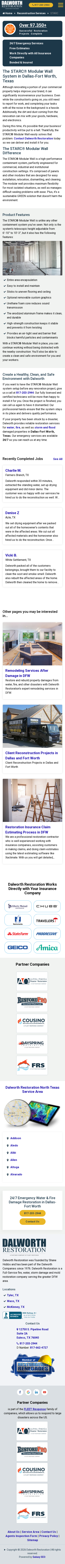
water (10, 427)
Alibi (13, 1152)
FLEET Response (35, 1409)
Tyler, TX (13, 1295)
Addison (15, 1138)
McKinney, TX (15, 1307)
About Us (14, 1531)
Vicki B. (11, 555)
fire (18, 427)
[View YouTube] (44, 1392)
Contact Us (32, 1221)
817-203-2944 (42, 5)
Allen (13, 1160)
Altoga (14, 1167)
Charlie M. (13, 470)
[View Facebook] (20, 1392)
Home (8, 13)
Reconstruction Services (31, 13)
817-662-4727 (39, 1347)
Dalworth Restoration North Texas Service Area (32, 1089)
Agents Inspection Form (21, 1536)
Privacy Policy (48, 1536)
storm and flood (44, 427)
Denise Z (12, 513)
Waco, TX (13, 1301)
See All (57, 459)
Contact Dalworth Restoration (33, 138)
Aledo (14, 1145)
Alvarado (16, 1174)
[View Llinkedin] (36, 1392)
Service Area (30, 1531)
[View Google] (28, 1392)
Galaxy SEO (39, 1557)
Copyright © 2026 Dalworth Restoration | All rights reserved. (34, 1551)
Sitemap (32, 1540)
